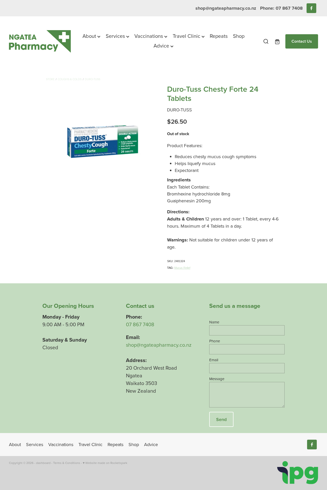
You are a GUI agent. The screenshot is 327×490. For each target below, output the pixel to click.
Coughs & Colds (69, 79)
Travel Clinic (187, 36)
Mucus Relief (182, 267)
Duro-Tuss (92, 79)
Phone (214, 341)
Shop (238, 36)
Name (214, 322)
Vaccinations (149, 36)
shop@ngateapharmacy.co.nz (225, 8)
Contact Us (301, 41)
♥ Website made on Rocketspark (105, 463)
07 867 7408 (140, 324)
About (90, 36)
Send (221, 419)
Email (213, 360)
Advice (162, 45)
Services (116, 36)
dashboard (43, 463)
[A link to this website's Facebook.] (311, 8)
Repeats (219, 36)
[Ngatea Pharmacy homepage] (40, 41)
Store (50, 79)
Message (216, 379)
